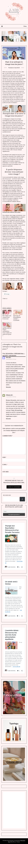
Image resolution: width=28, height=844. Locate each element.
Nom (4, 457)
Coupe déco (14, 762)
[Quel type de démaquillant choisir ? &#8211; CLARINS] (17, 312)
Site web (5, 471)
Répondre (8, 387)
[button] (8, 108)
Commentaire (7, 435)
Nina (7, 357)
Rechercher (7, 495)
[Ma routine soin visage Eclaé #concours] (7, 312)
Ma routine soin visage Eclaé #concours (6, 317)
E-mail (4, 464)
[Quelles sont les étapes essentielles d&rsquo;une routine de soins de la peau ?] (7, 324)
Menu (25, 26)
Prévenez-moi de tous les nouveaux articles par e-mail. (14, 481)
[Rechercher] (22, 499)
